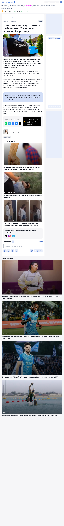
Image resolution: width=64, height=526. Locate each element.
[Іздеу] (61, 2)
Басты (5, 17)
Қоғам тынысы (25, 17)
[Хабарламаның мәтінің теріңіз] (23, 246)
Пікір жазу (38, 251)
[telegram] (9, 123)
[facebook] (13, 123)
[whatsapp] (6, 123)
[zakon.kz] (11, 2)
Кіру (41, 241)
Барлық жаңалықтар (14, 17)
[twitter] (19, 123)
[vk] (16, 123)
